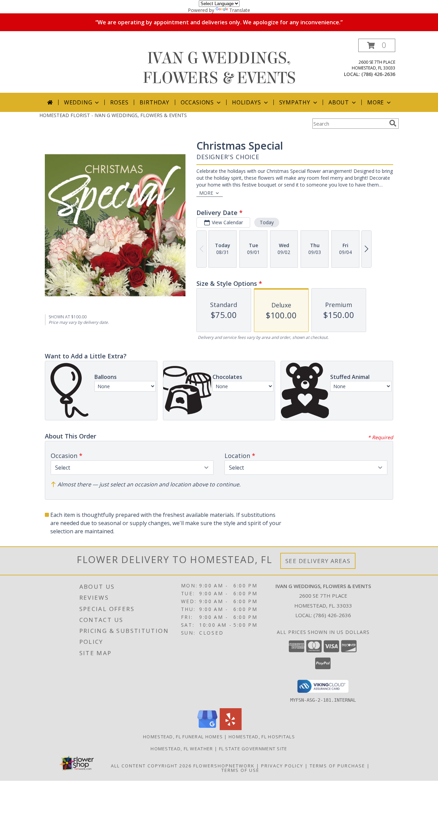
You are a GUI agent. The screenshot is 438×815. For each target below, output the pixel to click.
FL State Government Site (253, 749)
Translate (239, 10)
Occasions (197, 102)
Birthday (154, 102)
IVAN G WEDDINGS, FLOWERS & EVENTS (219, 68)
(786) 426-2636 (378, 74)
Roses (119, 102)
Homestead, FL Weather (182, 749)
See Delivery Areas (318, 561)
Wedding (78, 102)
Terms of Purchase (337, 766)
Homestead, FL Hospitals (262, 737)
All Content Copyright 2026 (151, 766)
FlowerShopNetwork (224, 766)
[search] (392, 123)
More (375, 102)
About (338, 102)
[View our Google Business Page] (207, 728)
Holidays (246, 102)
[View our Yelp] (231, 728)
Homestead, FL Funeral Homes (183, 737)
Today (267, 222)
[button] (376, 45)
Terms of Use (240, 770)
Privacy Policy (282, 766)
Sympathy (294, 102)
